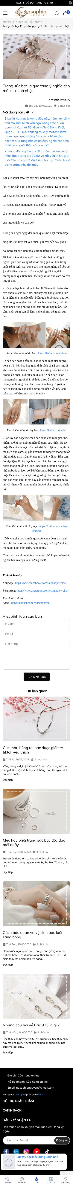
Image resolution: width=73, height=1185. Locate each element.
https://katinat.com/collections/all (30, 602)
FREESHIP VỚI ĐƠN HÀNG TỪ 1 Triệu (34, 2)
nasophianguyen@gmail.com (35, 1087)
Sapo (40, 1094)
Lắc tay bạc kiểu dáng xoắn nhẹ (37, 1157)
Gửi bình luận (37, 677)
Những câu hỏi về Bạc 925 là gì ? (31, 1025)
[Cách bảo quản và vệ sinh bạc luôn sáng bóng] (36, 903)
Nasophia (21, 1094)
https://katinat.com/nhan (52, 353)
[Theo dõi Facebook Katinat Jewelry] (6, 1152)
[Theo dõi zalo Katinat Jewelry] (16, 1152)
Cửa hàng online (37, 1081)
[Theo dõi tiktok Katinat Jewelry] (47, 1152)
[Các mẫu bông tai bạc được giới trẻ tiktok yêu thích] (36, 719)
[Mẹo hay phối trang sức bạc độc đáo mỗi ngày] (36, 811)
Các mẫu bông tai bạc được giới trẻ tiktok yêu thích (33, 749)
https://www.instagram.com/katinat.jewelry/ (42, 590)
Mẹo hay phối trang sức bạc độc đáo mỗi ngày (34, 842)
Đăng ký (62, 1140)
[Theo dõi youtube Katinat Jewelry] (36, 1152)
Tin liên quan (36, 691)
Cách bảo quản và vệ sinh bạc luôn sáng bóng (33, 934)
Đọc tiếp (8, 779)
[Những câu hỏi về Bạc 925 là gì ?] (36, 996)
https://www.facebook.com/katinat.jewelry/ (40, 582)
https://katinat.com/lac (53, 430)
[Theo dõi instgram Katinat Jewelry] (26, 1152)
